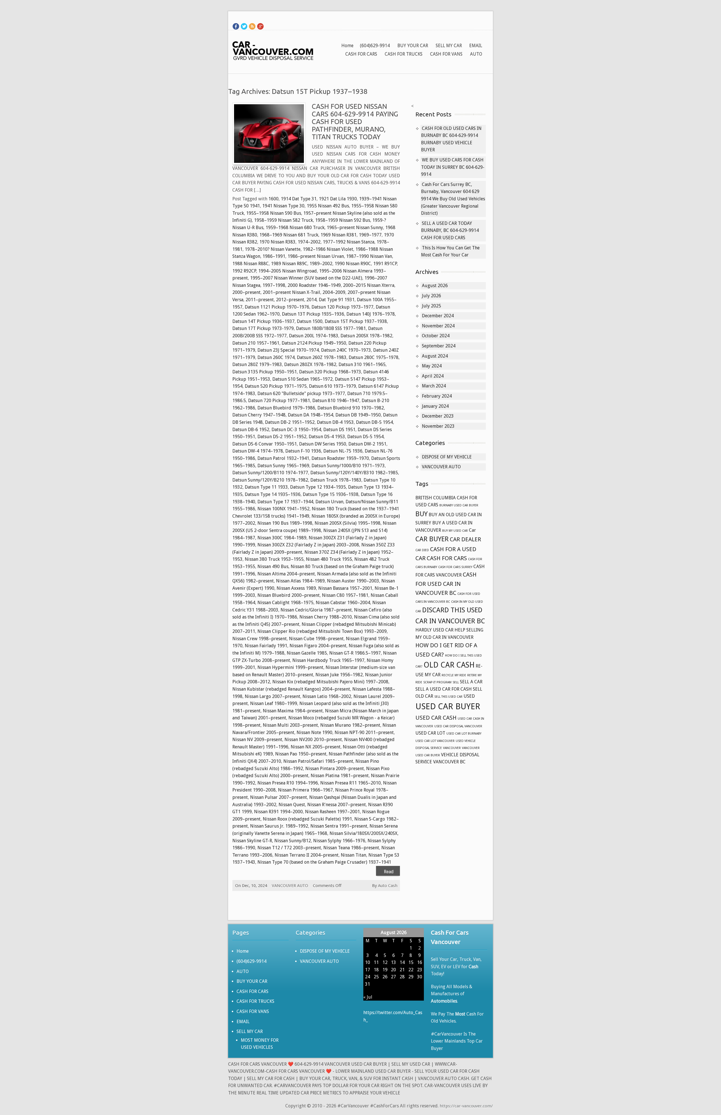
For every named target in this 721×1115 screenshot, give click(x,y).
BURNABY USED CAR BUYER (458, 505)
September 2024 (438, 346)
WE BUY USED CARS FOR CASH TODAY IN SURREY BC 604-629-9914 (452, 167)
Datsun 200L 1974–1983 (313, 335)
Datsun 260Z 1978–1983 (321, 357)
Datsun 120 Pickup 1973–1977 (342, 307)
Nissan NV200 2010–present (313, 739)
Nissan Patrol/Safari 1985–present (318, 761)
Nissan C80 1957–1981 (345, 595)
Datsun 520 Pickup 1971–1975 (276, 386)
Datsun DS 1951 (339, 429)
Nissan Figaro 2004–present (318, 645)
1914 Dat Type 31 (299, 198)
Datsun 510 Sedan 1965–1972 (302, 379)
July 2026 (431, 295)
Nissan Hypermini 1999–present (290, 667)
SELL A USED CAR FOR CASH (443, 689)
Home (347, 45)
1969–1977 (370, 235)
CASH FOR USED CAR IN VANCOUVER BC (446, 583)
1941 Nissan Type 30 (283, 206)
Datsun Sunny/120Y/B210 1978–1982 (270, 480)
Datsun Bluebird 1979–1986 (286, 408)
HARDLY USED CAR (434, 630)
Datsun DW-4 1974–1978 (257, 451)
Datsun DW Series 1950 (322, 444)
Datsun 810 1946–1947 (335, 400)
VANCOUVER (452, 748)
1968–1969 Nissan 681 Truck (288, 235)
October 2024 (435, 335)
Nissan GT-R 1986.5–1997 (355, 653)
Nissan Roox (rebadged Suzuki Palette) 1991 (307, 819)
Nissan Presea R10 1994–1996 (287, 783)
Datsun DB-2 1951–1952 (290, 422)
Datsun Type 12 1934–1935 (318, 487)
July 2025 (431, 306)
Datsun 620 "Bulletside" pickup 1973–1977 (301, 393)
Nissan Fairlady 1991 (266, 645)
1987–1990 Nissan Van (369, 256)
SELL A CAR (471, 681)
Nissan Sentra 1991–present (338, 826)
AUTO (476, 54)
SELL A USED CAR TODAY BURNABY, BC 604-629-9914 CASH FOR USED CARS (450, 230)
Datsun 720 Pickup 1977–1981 (279, 400)
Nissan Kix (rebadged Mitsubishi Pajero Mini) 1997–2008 (330, 681)
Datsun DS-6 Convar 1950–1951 (264, 444)
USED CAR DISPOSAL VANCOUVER (458, 726)
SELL (456, 682)
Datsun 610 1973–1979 (332, 386)
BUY (421, 514)
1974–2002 (309, 242)
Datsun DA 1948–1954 (310, 415)
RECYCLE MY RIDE (454, 675)
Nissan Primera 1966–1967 (305, 790)
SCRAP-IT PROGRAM (437, 682)
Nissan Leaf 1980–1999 (273, 703)
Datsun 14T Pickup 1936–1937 (263, 321)
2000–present (246, 292)
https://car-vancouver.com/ (466, 1106)
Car (472, 530)
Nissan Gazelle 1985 (307, 653)
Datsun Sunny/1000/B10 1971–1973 (348, 465)
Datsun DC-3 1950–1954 (296, 429)
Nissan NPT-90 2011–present (364, 732)
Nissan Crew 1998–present (259, 638)
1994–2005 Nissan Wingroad (287, 271)
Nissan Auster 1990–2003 (353, 581)
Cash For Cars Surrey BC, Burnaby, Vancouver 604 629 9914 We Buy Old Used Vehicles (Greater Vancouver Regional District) (453, 199)
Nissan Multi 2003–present (290, 725)
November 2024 (438, 326)
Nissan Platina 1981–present (340, 775)
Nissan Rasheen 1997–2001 (332, 811)
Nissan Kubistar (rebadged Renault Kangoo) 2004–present (291, 689)
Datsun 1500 (309, 321)
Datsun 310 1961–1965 (362, 364)
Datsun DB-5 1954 (374, 422)
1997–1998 (273, 285)
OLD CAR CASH (449, 664)
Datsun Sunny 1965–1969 (283, 465)
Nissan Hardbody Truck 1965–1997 (328, 660)
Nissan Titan (353, 855)
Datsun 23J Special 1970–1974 (288, 350)
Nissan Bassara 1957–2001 (345, 588)
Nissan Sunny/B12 (292, 840)
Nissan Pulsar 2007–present (278, 797)
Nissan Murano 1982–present (350, 725)
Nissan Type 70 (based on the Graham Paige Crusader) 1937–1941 (324, 862)
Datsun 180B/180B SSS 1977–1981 (331, 328)
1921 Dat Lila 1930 (338, 198)
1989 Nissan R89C (289, 263)
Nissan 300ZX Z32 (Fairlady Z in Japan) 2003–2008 (308, 544)
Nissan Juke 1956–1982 (339, 674)
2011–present (260, 299)
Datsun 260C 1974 (276, 357)
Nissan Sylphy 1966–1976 (339, 840)
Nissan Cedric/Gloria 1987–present (316, 610)
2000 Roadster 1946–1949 (314, 285)
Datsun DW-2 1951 (367, 444)
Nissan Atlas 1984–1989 (300, 581)
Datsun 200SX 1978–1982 (366, 335)
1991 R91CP (385, 263)
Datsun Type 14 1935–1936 (273, 494)
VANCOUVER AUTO (290, 885)
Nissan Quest (292, 804)
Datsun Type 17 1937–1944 (285, 501)
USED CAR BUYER (447, 706)
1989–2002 (321, 263)
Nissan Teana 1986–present (351, 847)
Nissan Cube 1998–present (316, 638)
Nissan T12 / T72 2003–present (289, 847)
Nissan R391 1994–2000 (278, 811)
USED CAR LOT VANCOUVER (435, 741)
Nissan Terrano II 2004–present (307, 855)
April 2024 (433, 376)
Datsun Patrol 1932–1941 (283, 458)
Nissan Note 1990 (314, 732)
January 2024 (435, 406)
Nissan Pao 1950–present (300, 754)
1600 (273, 198)
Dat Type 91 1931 (337, 299)
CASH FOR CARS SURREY (455, 567)
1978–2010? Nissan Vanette (273, 249)
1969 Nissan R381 (339, 235)
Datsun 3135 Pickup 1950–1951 (264, 371)
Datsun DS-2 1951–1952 (281, 436)
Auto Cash (387, 885)
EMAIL (475, 45)
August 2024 (435, 356)
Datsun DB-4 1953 (335, 422)
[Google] (260, 26)
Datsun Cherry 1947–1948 (259, 415)
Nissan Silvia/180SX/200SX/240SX (363, 833)
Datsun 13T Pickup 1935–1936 (313, 314)
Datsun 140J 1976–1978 (370, 314)
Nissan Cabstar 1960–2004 (343, 602)
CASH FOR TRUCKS (403, 54)
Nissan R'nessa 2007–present (336, 804)
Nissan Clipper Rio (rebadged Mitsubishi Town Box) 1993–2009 (322, 631)
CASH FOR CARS (361, 54)
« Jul (367, 997)
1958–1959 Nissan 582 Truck (283, 220)
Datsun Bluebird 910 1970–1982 (350, 408)
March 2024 (434, 386)
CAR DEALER (465, 539)
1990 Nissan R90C (353, 263)
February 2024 (437, 396)
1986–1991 (273, 256)
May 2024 (432, 366)
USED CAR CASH (436, 717)
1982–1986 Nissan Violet (328, 249)
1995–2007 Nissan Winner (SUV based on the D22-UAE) (306, 278)
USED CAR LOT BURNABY (463, 733)
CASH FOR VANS (446, 54)
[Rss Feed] (252, 26)
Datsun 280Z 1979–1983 (257, 364)
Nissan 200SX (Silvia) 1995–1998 (347, 523)
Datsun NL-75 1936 (342, 451)
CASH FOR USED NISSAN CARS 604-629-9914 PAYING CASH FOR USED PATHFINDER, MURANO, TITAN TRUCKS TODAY (355, 122)
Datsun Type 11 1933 (266, 487)
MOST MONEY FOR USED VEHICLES (260, 1044)
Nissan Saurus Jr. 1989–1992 (279, 826)
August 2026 (435, 285)
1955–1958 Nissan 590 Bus (273, 213)
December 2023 (438, 416)
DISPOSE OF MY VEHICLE (447, 457)
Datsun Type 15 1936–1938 (331, 494)
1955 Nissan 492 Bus (328, 206)
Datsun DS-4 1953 (327, 436)
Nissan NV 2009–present (257, 739)
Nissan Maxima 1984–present (293, 710)
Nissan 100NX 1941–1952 (283, 508)
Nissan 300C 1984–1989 (281, 537)
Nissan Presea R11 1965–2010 (350, 783)
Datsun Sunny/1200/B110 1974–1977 (270, 472)
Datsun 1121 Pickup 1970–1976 (277, 307)
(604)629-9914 (375, 45)
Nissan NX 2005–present (316, 747)
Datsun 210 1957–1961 (255, 343)
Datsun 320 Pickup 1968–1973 (330, 371)
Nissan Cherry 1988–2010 (325, 617)
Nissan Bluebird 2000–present (288, 595)
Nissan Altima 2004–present (286, 574)
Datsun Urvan (329, 501)
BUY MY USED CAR (455, 531)
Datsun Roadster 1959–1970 (340, 458)
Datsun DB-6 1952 (250, 429)
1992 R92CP (244, 271)
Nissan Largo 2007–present (272, 696)
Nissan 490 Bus (272, 566)
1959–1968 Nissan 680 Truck (295, 227)
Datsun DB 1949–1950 (358, 415)
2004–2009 (333, 292)
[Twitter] (244, 26)
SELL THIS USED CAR (448, 697)
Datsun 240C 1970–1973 (346, 350)
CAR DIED (422, 550)
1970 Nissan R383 (277, 242)
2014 (311, 299)
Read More (388, 872)
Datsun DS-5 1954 (365, 436)
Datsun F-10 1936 (303, 451)
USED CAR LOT (430, 733)
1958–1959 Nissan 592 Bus (342, 220)
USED (469, 696)
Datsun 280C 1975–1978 (374, 357)
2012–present (290, 299)
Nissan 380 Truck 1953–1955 (274, 559)
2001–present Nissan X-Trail (291, 292)
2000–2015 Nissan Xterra (368, 285)
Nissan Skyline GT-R (252, 840)
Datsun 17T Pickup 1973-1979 (263, 328)
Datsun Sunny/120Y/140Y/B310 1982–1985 (354, 472)
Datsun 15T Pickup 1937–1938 (356, 321)
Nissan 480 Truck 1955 (329, 559)
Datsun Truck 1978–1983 (335, 480)
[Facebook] (235, 26)
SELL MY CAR (449, 45)
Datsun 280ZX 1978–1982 (310, 364)
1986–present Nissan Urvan (316, 256)
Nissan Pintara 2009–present (334, 768)
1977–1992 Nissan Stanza (348, 242)
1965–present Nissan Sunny (355, 227)
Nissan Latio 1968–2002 (326, 696)
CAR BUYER (432, 539)
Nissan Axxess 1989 (296, 588)
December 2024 (438, 315)
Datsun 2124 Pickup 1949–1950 (314, 343)
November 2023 (438, 426)
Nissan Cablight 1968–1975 (285, 602)
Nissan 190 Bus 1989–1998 (284, 523)
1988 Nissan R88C (250, 263)
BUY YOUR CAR (412, 45)
